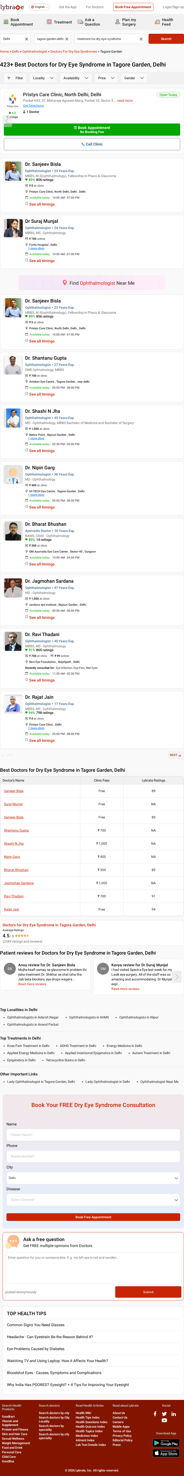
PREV (10, 755)
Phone (11, 1145)
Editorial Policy (122, 1440)
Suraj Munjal (13, 804)
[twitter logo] (164, 1415)
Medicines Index (87, 1435)
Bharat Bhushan (16, 870)
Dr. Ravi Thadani (42, 634)
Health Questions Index (92, 1422)
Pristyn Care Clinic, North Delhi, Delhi (62, 94)
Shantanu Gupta (16, 830)
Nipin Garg (12, 857)
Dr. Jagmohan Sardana (49, 581)
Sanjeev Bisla (13, 791)
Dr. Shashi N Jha (42, 411)
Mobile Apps (121, 1426)
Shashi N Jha (14, 843)
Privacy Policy (122, 1435)
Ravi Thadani (13, 896)
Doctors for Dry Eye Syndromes (73, 51)
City (9, 1167)
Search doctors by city (54, 1413)
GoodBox (8, 1461)
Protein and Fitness (15, 1429)
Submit (148, 1292)
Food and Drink (12, 1447)
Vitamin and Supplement (10, 1423)
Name (11, 1124)
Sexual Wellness (13, 1438)
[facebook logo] (155, 1415)
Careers (118, 1422)
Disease (13, 1189)
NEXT (173, 755)
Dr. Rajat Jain (39, 697)
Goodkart (8, 1416)
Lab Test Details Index (91, 1445)
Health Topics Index (89, 1431)
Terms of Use (122, 1431)
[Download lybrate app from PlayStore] (166, 1446)
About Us (119, 1413)
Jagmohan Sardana (19, 883)
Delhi (15, 51)
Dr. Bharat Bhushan (45, 524)
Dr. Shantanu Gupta (46, 358)
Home (4, 51)
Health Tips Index (88, 1417)
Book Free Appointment (133, 7)
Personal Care (11, 1452)
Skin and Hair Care (14, 1434)
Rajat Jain (11, 909)
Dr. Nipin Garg (40, 467)
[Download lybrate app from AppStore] (166, 1456)
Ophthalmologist (34, 51)
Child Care (9, 1457)
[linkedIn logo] (174, 1415)
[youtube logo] (164, 1422)
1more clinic (36, 248)
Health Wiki (83, 1413)
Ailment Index (85, 1440)
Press (117, 1445)
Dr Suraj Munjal (41, 221)
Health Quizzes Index (90, 1426)
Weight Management (16, 1443)
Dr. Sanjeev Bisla (43, 164)
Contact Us (120, 1417)
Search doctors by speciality (51, 1427)
